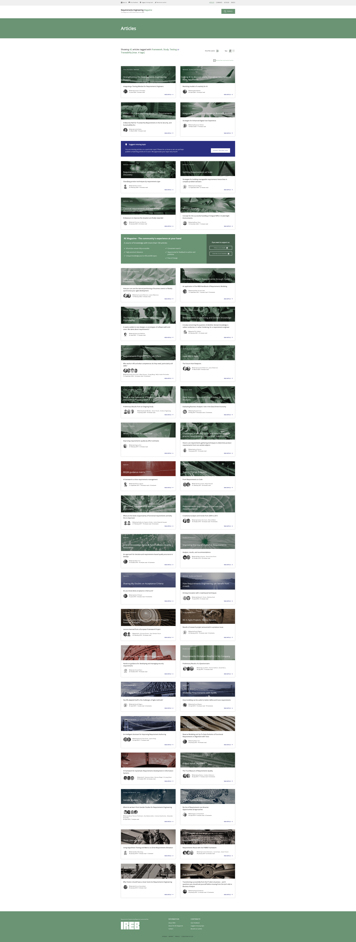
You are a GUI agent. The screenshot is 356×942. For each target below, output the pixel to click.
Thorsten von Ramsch (140, 222)
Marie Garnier (201, 556)
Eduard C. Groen (202, 597)
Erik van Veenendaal (140, 886)
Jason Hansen (197, 449)
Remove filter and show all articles (224, 60)
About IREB (171, 923)
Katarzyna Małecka (140, 333)
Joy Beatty (200, 775)
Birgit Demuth (209, 483)
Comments (219, 2)
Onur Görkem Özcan (155, 633)
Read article (168, 94)
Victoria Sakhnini (213, 668)
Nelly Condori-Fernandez (162, 374)
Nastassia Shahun (199, 125)
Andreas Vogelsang (165, 411)
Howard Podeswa (198, 890)
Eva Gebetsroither (149, 816)
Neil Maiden (197, 90)
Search (233, 2)
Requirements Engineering (136, 11)
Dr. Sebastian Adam (148, 777)
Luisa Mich (205, 668)
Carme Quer (217, 852)
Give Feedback (195, 923)
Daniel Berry (222, 668)
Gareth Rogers (198, 186)
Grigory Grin (138, 445)
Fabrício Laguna (139, 483)
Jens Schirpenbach (199, 814)
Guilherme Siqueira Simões (145, 522)
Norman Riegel (159, 777)
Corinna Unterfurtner (161, 816)
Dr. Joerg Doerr (168, 777)
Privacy (177, 936)
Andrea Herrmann (134, 374)
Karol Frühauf (138, 595)
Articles (211, 2)
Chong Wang (151, 374)
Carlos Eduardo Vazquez (160, 522)
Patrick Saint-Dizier (211, 556)
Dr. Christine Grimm (143, 633)
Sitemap (164, 936)
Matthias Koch (211, 597)
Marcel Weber (212, 520)
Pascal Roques (198, 704)
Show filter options (210, 51)
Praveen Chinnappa (140, 90)
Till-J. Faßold (197, 331)
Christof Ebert (138, 670)
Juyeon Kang (152, 738)
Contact (170, 929)
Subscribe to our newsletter (219, 253)
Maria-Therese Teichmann (136, 816)
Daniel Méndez (147, 411)
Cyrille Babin (138, 129)
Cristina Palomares (207, 852)
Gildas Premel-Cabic (199, 290)
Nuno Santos (138, 186)
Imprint (171, 936)
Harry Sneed (201, 483)
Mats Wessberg (139, 852)
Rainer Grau (197, 222)
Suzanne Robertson (143, 295)
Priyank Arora (197, 411)
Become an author (196, 929)
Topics (229, 11)
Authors (226, 2)
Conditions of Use (187, 936)
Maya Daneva (143, 374)
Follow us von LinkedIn (220, 248)
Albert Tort (137, 561)
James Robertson (154, 295)
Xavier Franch (156, 411)
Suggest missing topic (220, 150)
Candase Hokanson (209, 775)
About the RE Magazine (175, 926)
